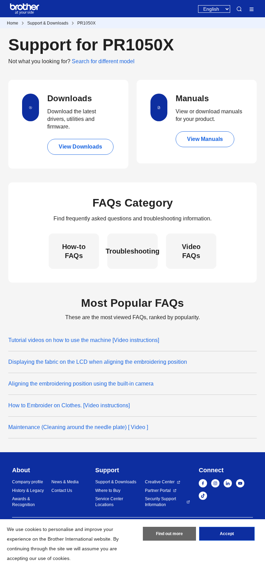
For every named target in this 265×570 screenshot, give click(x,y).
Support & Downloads (47, 23)
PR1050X (86, 23)
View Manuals (205, 139)
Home (12, 23)
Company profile (27, 481)
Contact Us (61, 490)
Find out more (169, 533)
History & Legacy (28, 490)
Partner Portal (158, 490)
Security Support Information (160, 501)
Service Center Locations (109, 501)
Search (239, 9)
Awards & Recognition (23, 501)
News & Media (65, 481)
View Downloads (80, 147)
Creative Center (160, 481)
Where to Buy (107, 490)
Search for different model (103, 61)
